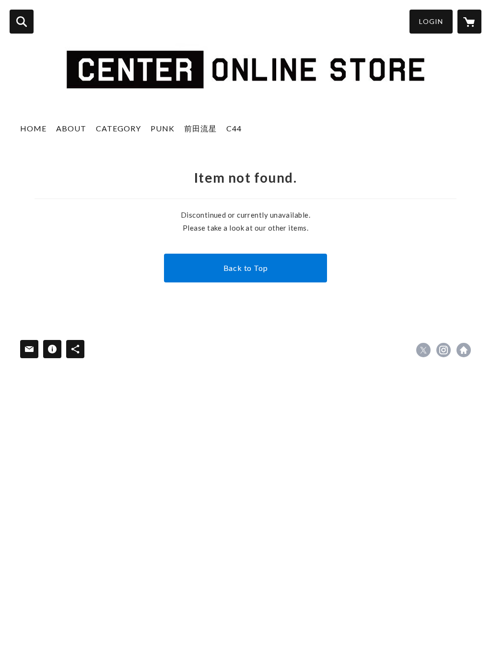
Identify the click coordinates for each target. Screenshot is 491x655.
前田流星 (200, 128)
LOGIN (431, 21)
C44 (234, 128)
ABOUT (71, 128)
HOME (33, 128)
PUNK (163, 128)
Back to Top (245, 267)
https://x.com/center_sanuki (423, 350)
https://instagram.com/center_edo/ (443, 350)
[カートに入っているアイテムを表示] (469, 22)
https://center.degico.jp (463, 350)
